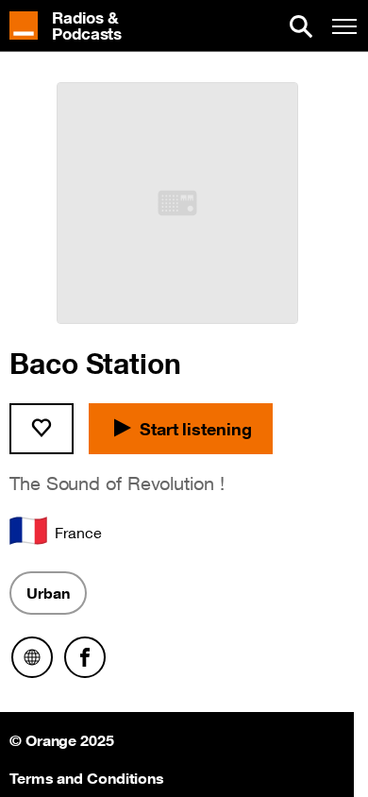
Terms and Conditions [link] (86, 776)
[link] (75, 26)
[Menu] (344, 26)
